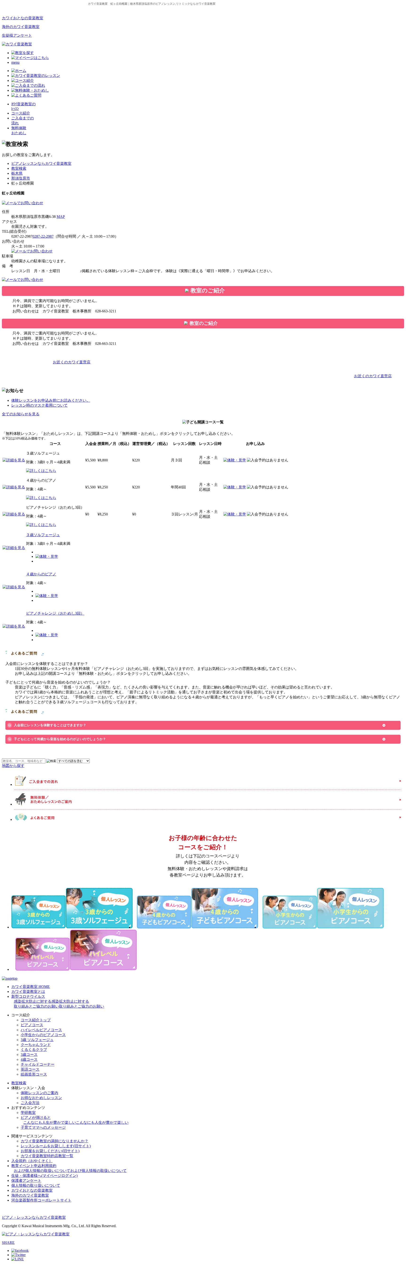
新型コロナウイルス (57, 1001)
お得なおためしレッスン (41, 1098)
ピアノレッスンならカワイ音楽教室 (41, 163)
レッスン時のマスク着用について (39, 405)
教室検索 (18, 168)
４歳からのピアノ (41, 574)
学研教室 (28, 1113)
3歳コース (29, 1055)
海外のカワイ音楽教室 (20, 27)
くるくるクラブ (34, 1050)
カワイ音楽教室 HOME (30, 987)
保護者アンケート (26, 1180)
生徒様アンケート (17, 35)
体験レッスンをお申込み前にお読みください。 (50, 400)
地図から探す (13, 766)
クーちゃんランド (36, 1045)
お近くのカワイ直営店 (71, 362)
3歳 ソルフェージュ (37, 1040)
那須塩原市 (20, 178)
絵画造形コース (34, 1074)
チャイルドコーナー (38, 1064)
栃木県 (17, 173)
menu (15, 62)
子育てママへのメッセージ (43, 1127)
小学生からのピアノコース (43, 1035)
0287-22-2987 (43, 236)
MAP (61, 217)
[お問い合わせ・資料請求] (22, 203)
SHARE (8, 1243)
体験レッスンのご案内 (39, 1093)
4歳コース (29, 1059)
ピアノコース (32, 1025)
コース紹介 (20, 113)
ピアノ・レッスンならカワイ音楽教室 (34, 1217)
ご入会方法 (30, 1103)
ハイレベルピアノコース (41, 1030)
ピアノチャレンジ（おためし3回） (55, 613)
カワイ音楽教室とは (28, 992)
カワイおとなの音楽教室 (22, 18)
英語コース (30, 1069)
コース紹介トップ (36, 1020)
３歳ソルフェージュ (43, 535)
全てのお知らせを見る (20, 414)
